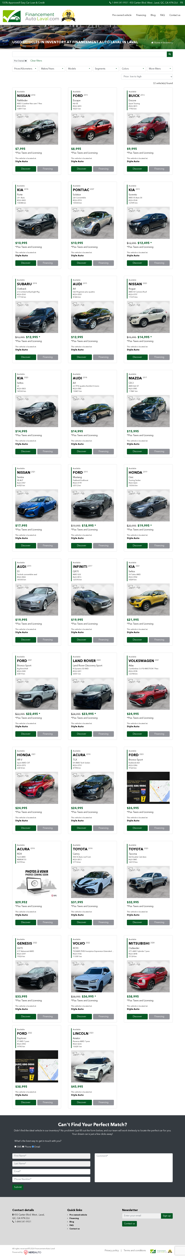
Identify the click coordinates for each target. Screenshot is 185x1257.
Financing (141, 15)
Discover (25, 169)
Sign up (167, 1216)
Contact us (174, 15)
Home (156, 43)
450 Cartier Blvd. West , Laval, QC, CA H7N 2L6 (154, 3)
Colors (125, 69)
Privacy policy (112, 1250)
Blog (153, 15)
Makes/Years (47, 69)
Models (72, 69)
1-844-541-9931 (119, 3)
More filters (155, 69)
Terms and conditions (135, 1250)
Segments (100, 69)
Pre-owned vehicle (122, 15)
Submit (18, 1187)
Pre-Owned (19, 61)
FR (181, 3)
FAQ (162, 15)
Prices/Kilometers (23, 69)
